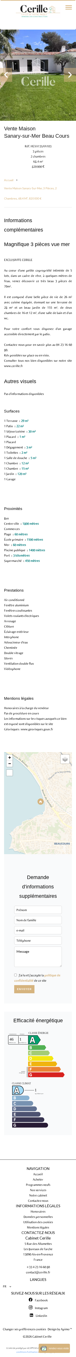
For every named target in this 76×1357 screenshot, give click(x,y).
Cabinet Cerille (38, 1238)
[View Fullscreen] (9, 773)
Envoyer (24, 989)
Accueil (8, 180)
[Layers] (65, 759)
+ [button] (9, 757)
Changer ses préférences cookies (24, 1329)
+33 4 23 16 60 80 (38, 1267)
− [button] (9, 763)
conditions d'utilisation (27, 1352)
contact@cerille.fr (38, 1272)
